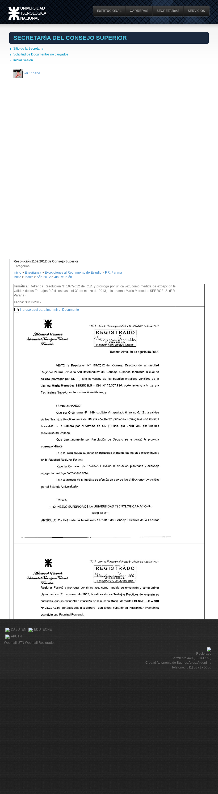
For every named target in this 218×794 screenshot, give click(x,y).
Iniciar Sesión (23, 60)
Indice (29, 277)
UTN (27, 13)
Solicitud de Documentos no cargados (40, 54)
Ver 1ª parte (31, 73)
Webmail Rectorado (39, 643)
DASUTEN (18, 629)
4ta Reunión (63, 277)
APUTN (16, 636)
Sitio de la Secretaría (28, 48)
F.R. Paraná (113, 272)
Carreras (139, 11)
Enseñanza (33, 272)
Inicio (17, 272)
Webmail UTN (14, 643)
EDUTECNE (43, 629)
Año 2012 (44, 277)
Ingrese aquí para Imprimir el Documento (49, 309)
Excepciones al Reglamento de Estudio (73, 272)
